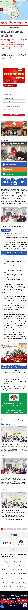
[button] (11, 549)
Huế (5, 582)
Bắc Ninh (14, 565)
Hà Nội (5, 561)
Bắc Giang (13, 573)
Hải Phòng (22, 561)
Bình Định (22, 582)
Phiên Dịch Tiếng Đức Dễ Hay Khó (10, 510)
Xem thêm (4, 455)
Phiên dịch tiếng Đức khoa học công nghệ (15, 420)
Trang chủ (4, 27)
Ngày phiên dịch (7, 101)
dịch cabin (16, 312)
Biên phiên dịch (7, 198)
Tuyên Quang (22, 574)
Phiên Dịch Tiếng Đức (7, 476)
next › (19, 529)
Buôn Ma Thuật (5, 587)
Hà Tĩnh (22, 578)
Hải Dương (22, 565)
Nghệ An (14, 578)
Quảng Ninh (5, 565)
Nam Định (5, 569)
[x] (1, 9)
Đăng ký (20, 603)
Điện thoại (11, 106)
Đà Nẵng (14, 582)
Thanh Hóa (5, 578)
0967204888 (8, 602)
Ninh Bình (14, 569)
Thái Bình (5, 573)
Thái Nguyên (22, 569)
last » (24, 529)
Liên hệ (15, 603)
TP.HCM (22, 586)
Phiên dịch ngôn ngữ (14, 27)
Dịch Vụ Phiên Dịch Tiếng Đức (9, 444)
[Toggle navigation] (26, 22)
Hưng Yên (14, 561)
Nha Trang (13, 586)
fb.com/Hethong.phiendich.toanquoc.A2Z (16, 595)
